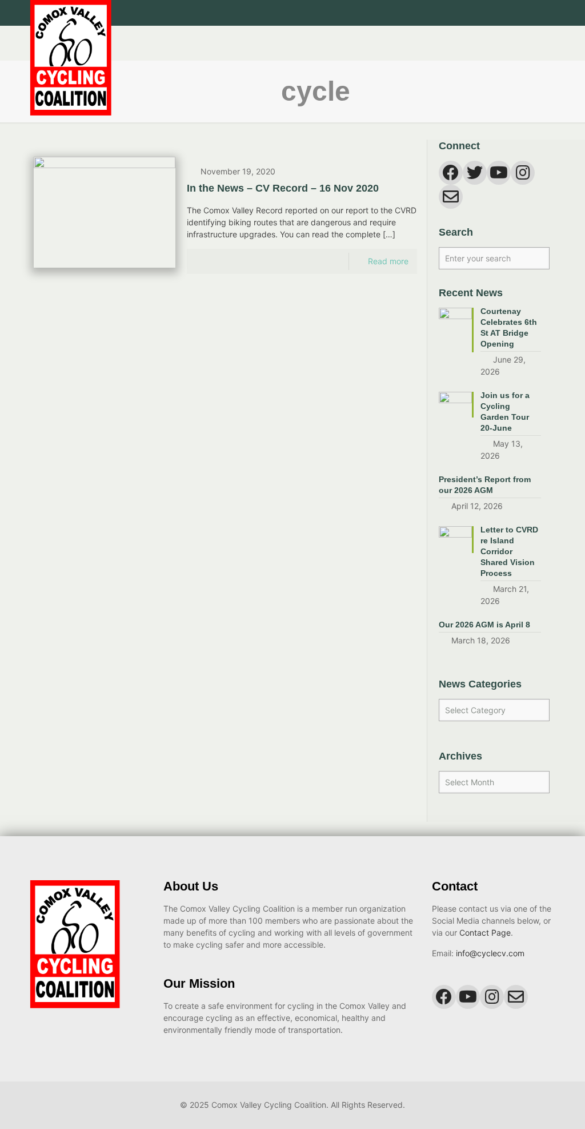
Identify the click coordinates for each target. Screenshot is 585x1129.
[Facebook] (504, 12)
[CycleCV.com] (70, 71)
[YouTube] (519, 12)
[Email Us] (550, 12)
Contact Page (485, 932)
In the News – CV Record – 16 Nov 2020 (283, 188)
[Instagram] (534, 12)
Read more (388, 261)
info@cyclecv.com (490, 953)
